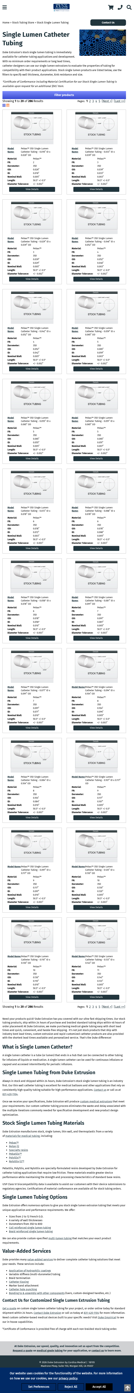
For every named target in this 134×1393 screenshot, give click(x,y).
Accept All (99, 1387)
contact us (98, 1350)
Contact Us (108, 22)
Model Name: (78, 687)
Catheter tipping (19, 1281)
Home (5, 22)
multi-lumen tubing (60, 1238)
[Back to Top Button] (127, 1387)
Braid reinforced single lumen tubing (31, 1231)
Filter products (64, 95)
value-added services (40, 1259)
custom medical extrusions (96, 1101)
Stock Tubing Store (23, 22)
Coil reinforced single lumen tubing (30, 1227)
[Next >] (107, 101)
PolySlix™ (15, 1157)
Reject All (71, 1387)
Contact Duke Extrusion (47, 1312)
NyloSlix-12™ (16, 1161)
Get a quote (9, 1308)
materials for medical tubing (22, 1136)
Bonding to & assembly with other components (37, 1293)
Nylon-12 (14, 1146)
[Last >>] (119, 101)
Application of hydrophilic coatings (30, 1270)
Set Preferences (38, 1387)
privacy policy (68, 1378)
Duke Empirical (107, 1317)
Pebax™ (14, 1142)
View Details (32, 189)
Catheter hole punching (23, 1289)
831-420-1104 (10, 1094)
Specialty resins (18, 1150)
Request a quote (23, 1350)
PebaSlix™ (15, 1153)
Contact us (100, 1089)
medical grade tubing (50, 1350)
